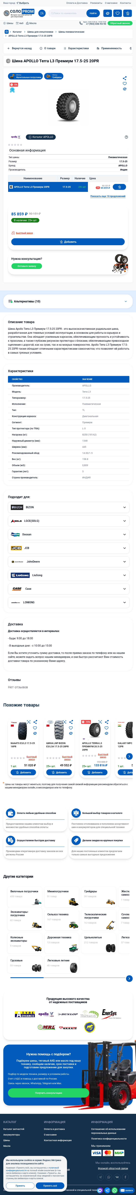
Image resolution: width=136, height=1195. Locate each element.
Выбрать (24, 3)
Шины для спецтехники (40, 31)
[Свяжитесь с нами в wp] (108, 1177)
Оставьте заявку (27, 266)
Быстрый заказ (24, 233)
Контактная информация (58, 1140)
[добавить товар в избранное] (125, 83)
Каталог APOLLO (43, 137)
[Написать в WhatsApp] (115, 1190)
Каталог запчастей (13, 1129)
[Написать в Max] (100, 1190)
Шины (10, 23)
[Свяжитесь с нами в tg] (100, 1177)
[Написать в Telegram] (107, 1190)
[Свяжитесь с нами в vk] (117, 1177)
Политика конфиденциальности (109, 1138)
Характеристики (78, 48)
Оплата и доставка (54, 1129)
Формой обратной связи (113, 1168)
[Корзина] (127, 13)
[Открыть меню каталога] (42, 13)
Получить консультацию (48, 1093)
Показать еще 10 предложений (107, 196)
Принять (20, 1185)
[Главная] (7, 32)
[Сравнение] (107, 13)
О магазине (111, 3)
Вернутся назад (22, 48)
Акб (21, 23)
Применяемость (111, 48)
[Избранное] (117, 13)
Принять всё (50, 1185)
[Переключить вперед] (129, 756)
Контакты (125, 3)
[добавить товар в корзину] (119, 187)
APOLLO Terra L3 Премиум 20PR (31, 187)
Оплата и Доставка (77, 3)
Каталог (17, 31)
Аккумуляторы (11, 1134)
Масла (32, 23)
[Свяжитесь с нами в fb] (125, 1177)
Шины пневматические (71, 31)
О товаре (50, 48)
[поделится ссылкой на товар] (125, 78)
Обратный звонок (120, 23)
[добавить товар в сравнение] (125, 89)
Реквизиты (96, 3)
